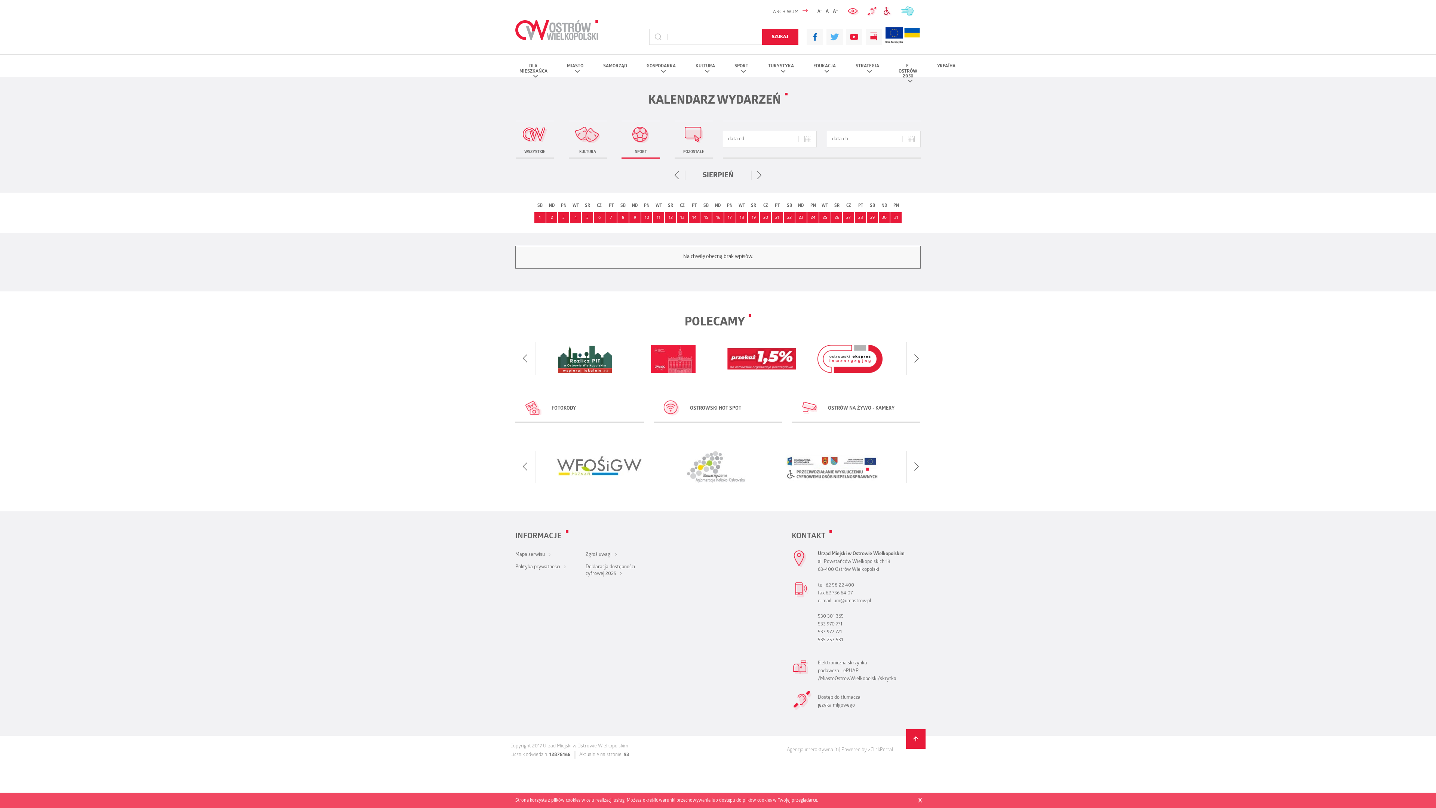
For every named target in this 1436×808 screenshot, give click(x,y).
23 (801, 218)
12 (671, 218)
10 (647, 218)
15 (706, 218)
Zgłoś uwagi (598, 555)
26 (837, 218)
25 (825, 218)
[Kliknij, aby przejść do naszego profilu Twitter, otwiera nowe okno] (834, 37)
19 (754, 218)
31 (896, 218)
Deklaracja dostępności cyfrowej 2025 (610, 570)
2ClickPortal (880, 750)
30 (884, 218)
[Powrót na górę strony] (916, 739)
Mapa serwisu (530, 555)
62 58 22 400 (840, 585)
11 (658, 218)
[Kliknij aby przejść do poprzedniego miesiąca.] (677, 175)
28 (860, 218)
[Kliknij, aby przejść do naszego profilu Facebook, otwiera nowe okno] (815, 37)
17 (730, 218)
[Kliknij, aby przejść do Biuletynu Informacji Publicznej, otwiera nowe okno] (874, 37)
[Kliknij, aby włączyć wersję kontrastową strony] (854, 11)
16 (718, 218)
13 (682, 218)
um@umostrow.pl (852, 601)
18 (742, 218)
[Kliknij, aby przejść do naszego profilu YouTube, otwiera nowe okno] (854, 37)
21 (777, 218)
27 (848, 218)
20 (765, 218)
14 (694, 218)
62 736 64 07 (839, 593)
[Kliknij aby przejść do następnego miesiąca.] (759, 175)
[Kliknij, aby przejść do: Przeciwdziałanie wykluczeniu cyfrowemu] (888, 11)
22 (789, 218)
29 (872, 218)
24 (813, 218)
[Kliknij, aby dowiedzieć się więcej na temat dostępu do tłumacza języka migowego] (872, 11)
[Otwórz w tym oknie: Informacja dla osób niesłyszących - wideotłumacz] (802, 709)
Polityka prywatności (537, 567)
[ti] (837, 750)
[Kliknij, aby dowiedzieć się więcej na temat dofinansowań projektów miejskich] (894, 36)
